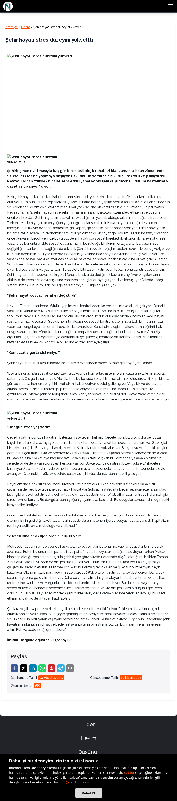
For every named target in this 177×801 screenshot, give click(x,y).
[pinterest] (51, 668)
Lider (88, 724)
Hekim (25, 27)
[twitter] (23, 668)
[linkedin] (33, 668)
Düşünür (88, 752)
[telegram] (61, 668)
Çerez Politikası (77, 782)
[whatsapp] (42, 668)
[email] (70, 668)
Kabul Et (88, 793)
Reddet (129, 772)
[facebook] (14, 668)
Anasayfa (11, 27)
